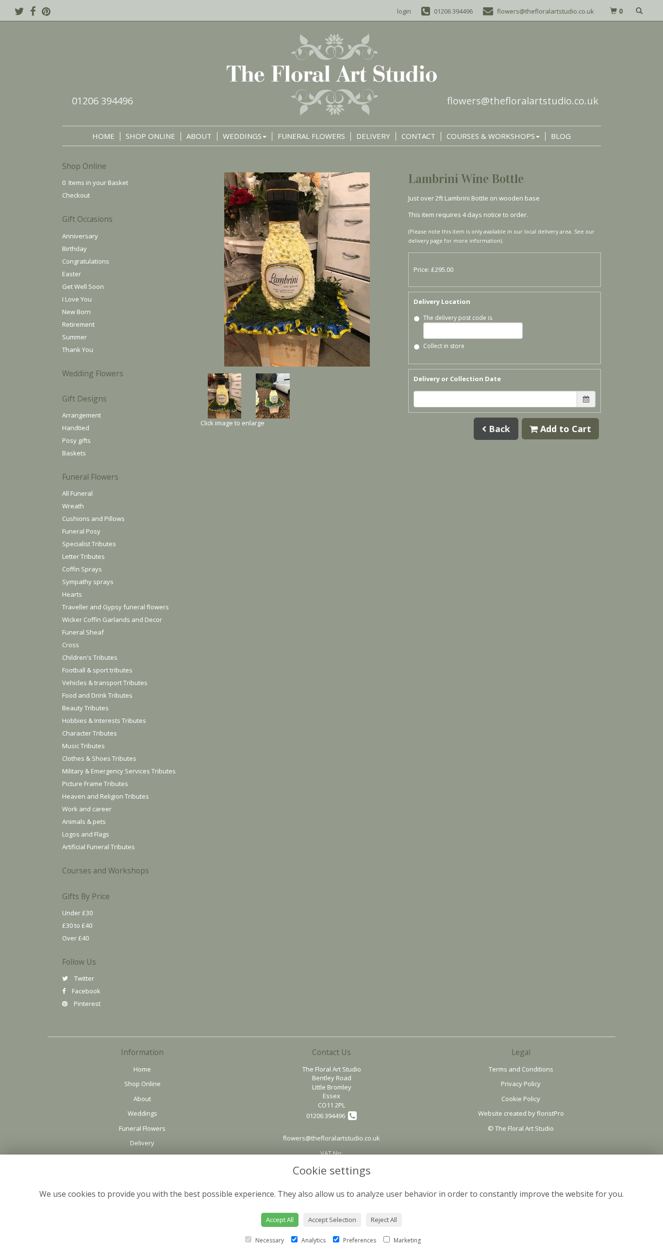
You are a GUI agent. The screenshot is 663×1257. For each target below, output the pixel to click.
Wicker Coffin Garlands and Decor (112, 619)
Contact (418, 136)
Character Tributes (89, 733)
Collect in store (443, 346)
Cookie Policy (520, 1098)
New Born (76, 311)
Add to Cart (564, 429)
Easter (71, 273)
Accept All (280, 1219)
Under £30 (77, 912)
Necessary (269, 1240)
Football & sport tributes (97, 670)
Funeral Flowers (311, 136)
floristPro (550, 1113)
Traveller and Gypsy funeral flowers (115, 607)
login (404, 11)
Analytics (313, 1240)
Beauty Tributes (85, 708)
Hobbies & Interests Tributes (104, 720)
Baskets (74, 453)
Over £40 (75, 938)
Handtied (75, 427)
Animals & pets (84, 821)
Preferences (359, 1240)
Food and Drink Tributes (97, 695)
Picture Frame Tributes (95, 783)
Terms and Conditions (521, 1069)
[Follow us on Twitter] (22, 11)
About (199, 136)
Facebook (85, 991)
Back (498, 429)
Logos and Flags (85, 834)
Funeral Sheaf (83, 632)
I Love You (77, 299)
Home (103, 136)
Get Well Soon (83, 286)
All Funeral (77, 493)
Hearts (72, 594)
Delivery (373, 136)
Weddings (242, 136)
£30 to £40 (77, 925)
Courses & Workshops (491, 136)
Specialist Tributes (89, 543)
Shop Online (150, 136)
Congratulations (85, 261)
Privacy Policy (521, 1083)
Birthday (74, 248)
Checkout (76, 195)
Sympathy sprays (88, 581)
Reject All (384, 1219)
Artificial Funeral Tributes (98, 846)
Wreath (73, 506)
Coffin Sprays (82, 569)
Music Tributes (83, 745)
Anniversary (80, 236)
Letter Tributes (83, 556)
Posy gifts (76, 440)
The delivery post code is (457, 318)
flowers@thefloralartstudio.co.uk (522, 100)
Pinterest (86, 1003)
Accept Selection (332, 1219)
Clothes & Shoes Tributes (99, 758)
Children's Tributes (89, 657)
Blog (561, 136)
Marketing (406, 1240)
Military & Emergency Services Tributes (119, 771)
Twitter (83, 978)
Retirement (78, 324)
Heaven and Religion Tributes (105, 796)
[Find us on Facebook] (36, 11)
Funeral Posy (81, 531)
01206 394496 (102, 100)
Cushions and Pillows (93, 518)
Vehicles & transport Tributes (105, 682)
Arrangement (81, 415)
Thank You (77, 349)
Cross (70, 644)
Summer (74, 337)
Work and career (87, 808)
